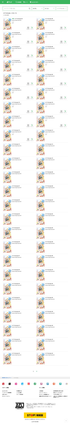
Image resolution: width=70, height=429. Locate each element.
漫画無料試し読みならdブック (6, 377)
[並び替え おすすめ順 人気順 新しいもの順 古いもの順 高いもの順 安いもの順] (37, 8)
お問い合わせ (4, 394)
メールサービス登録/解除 (6, 392)
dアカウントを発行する (30, 419)
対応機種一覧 (19, 390)
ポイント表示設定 (20, 394)
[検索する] (29, 8)
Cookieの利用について (57, 394)
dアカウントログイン (6, 396)
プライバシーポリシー (43, 392)
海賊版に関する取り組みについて (45, 396)
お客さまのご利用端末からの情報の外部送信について (60, 397)
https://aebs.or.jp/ (30, 407)
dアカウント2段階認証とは (44, 394)
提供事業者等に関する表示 (58, 390)
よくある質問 (19, 392)
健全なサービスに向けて (57, 392)
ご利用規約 (41, 390)
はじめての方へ (5, 390)
